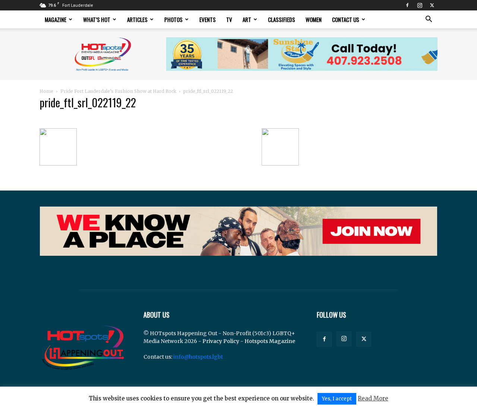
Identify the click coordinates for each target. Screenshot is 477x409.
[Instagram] (419, 5)
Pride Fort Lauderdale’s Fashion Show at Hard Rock (118, 91)
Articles (137, 19)
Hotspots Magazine (269, 341)
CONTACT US (345, 19)
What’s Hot (96, 19)
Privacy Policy (220, 341)
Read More (373, 398)
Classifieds (281, 19)
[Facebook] (407, 5)
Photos (173, 19)
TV (229, 19)
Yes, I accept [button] (337, 399)
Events (207, 19)
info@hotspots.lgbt (198, 356)
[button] (428, 19)
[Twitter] (431, 5)
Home (46, 91)
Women (314, 19)
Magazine (55, 19)
